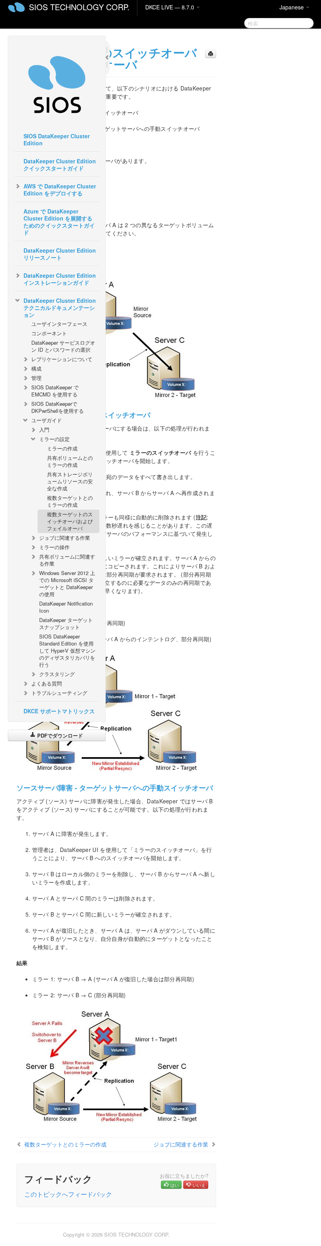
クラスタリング (57, 674)
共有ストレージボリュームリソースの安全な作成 (70, 481)
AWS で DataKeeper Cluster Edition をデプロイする (59, 189)
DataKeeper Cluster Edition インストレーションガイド (59, 278)
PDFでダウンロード (59, 735)
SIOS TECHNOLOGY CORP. (79, 7)
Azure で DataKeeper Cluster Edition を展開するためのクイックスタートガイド (59, 221)
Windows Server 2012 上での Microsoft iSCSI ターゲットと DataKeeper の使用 (67, 583)
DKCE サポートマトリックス (59, 711)
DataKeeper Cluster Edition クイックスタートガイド (59, 164)
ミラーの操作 (54, 547)
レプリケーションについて (61, 359)
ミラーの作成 (62, 448)
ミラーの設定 (54, 439)
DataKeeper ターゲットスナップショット (66, 623)
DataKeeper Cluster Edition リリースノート (59, 253)
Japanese (292, 7)
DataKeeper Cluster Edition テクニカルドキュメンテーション (59, 307)
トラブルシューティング (59, 692)
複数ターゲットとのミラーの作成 (70, 501)
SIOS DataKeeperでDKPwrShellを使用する (57, 407)
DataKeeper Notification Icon (66, 607)
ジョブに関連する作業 (64, 537)
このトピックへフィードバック (68, 1194)
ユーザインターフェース (59, 323)
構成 (36, 368)
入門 (44, 429)
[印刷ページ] (210, 54)
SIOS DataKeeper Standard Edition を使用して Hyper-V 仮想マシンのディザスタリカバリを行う (67, 650)
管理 (36, 378)
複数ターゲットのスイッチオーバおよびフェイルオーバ (70, 521)
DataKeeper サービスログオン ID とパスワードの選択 (63, 346)
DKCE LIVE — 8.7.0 (170, 7)
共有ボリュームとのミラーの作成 (70, 461)
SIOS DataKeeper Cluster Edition (56, 139)
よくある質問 (46, 683)
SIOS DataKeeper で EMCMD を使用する (55, 390)
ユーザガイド (46, 420)
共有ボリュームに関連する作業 (67, 560)
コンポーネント (49, 333)
